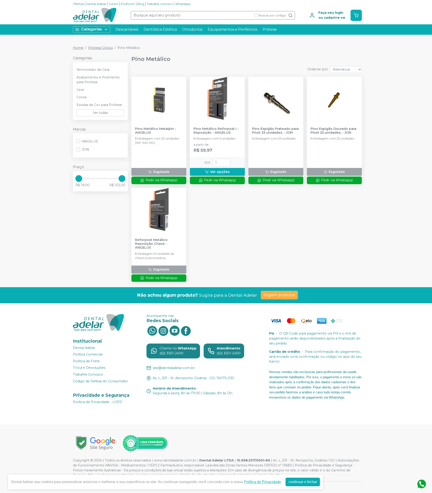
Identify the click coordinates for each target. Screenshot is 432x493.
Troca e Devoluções (89, 368)
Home (78, 48)
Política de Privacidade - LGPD (97, 402)
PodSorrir (128, 4)
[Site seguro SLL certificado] (95, 443)
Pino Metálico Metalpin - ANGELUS (155, 131)
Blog (140, 4)
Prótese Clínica (100, 48)
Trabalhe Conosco (88, 374)
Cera (80, 90)
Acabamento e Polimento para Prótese (98, 79)
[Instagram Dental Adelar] (163, 330)
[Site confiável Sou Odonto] (144, 443)
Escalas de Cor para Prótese (99, 105)
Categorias (91, 29)
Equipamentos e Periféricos (232, 29)
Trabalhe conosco (160, 4)
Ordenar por (317, 69)
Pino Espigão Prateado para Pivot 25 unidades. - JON (275, 131)
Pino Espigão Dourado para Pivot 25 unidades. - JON (333, 131)
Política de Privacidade (262, 482)
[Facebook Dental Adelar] (185, 330)
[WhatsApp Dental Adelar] (152, 330)
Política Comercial (88, 354)
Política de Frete (86, 361)
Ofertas (78, 4)
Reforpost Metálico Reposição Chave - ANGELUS (151, 244)
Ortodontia (192, 29)
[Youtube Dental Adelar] (174, 330)
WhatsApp (183, 4)
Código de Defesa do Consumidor (100, 381)
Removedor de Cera (92, 70)
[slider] (78, 178)
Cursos (113, 4)
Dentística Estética (160, 29)
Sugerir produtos (279, 295)
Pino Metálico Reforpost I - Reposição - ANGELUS (216, 131)
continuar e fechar (302, 482)
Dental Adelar (96, 4)
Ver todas (100, 113)
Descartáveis (127, 29)
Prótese (270, 29)
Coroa (81, 97)
